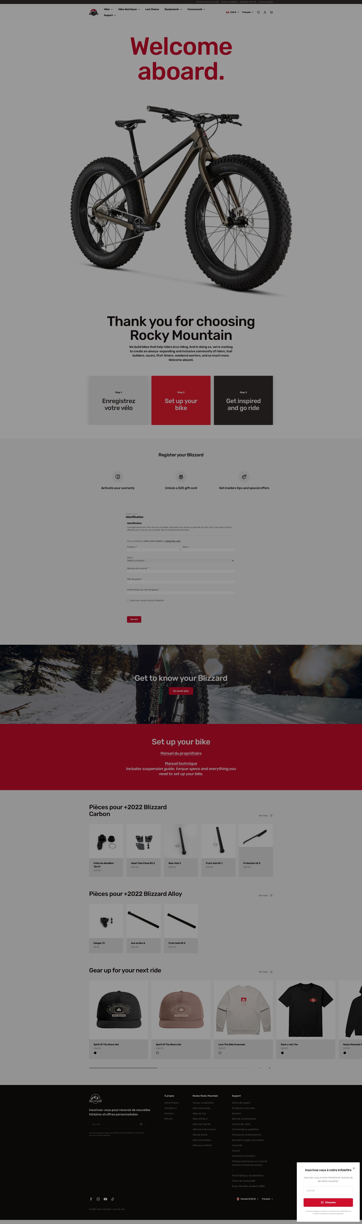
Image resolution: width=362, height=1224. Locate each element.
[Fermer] (354, 1168)
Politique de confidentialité (338, 1211)
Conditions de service (320, 1214)
